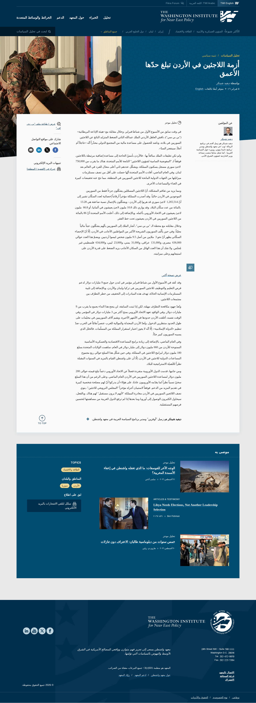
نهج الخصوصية (219, 697)
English (199, 88)
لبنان (150, 31)
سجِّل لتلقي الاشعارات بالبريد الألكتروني (57, 505)
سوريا (65, 485)
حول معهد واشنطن (160, 675)
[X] (47, 150)
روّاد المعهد (124, 675)
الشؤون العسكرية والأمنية (209, 31)
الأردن (76, 485)
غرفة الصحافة (227, 676)
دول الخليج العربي (134, 31)
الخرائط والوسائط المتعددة (34, 17)
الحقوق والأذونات (199, 697)
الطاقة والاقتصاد (183, 31)
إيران (160, 31)
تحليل (107, 17)
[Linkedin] (39, 150)
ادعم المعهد (140, 675)
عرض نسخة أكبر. (171, 275)
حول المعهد (76, 17)
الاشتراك (229, 679)
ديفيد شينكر (223, 83)
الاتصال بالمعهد (226, 672)
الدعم (60, 17)
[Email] (31, 150)
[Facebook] (55, 150)
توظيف (235, 697)
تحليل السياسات (229, 55)
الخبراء (93, 17)
